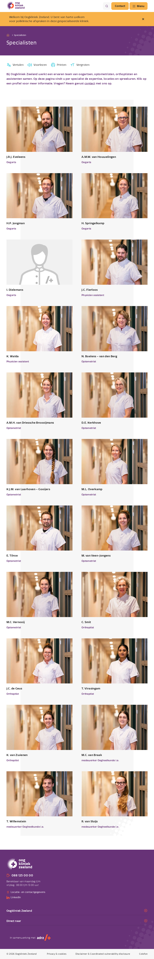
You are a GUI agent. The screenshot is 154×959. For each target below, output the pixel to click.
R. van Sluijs (90, 821)
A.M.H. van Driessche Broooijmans (30, 422)
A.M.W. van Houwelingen (99, 157)
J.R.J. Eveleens (15, 157)
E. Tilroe (12, 555)
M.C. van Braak (92, 755)
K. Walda (12, 356)
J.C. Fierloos (90, 289)
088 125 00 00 (22, 875)
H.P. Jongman (15, 223)
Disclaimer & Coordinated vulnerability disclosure (102, 954)
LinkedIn (16, 897)
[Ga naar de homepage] (8, 35)
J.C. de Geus (14, 688)
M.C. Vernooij (15, 622)
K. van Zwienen (17, 755)
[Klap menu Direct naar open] (77, 921)
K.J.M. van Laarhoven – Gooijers (28, 489)
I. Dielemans (14, 289)
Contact (120, 6)
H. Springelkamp (93, 223)
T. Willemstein (16, 821)
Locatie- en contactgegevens (28, 892)
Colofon (143, 954)
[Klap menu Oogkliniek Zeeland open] (77, 910)
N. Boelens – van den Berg (99, 356)
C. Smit (86, 622)
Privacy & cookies (56, 954)
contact (90, 83)
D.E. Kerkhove (91, 422)
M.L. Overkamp (92, 489)
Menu (140, 6)
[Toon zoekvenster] (107, 6)
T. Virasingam (91, 688)
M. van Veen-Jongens (96, 555)
